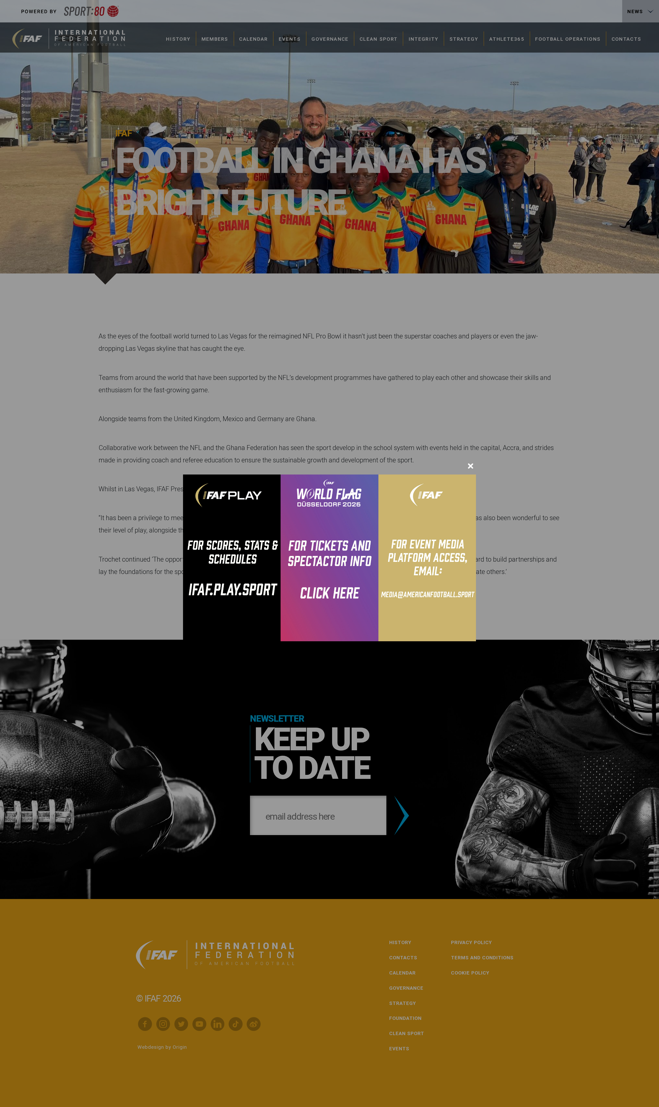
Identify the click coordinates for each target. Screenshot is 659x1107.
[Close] (470, 466)
